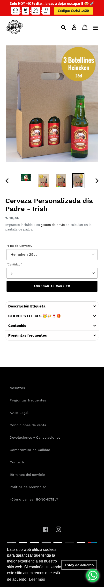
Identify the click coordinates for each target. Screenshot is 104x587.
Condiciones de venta (28, 425)
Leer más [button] (37, 579)
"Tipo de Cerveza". (19, 245)
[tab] (52, 306)
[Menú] (95, 27)
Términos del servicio (27, 474)
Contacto (17, 462)
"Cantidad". (14, 264)
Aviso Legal (19, 413)
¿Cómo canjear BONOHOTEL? (34, 499)
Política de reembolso (28, 487)
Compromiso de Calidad (30, 450)
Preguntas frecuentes (28, 400)
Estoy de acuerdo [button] (79, 565)
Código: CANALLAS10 (73, 11)
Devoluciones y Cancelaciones (35, 437)
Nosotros (17, 388)
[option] (26, 178)
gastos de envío (53, 225)
